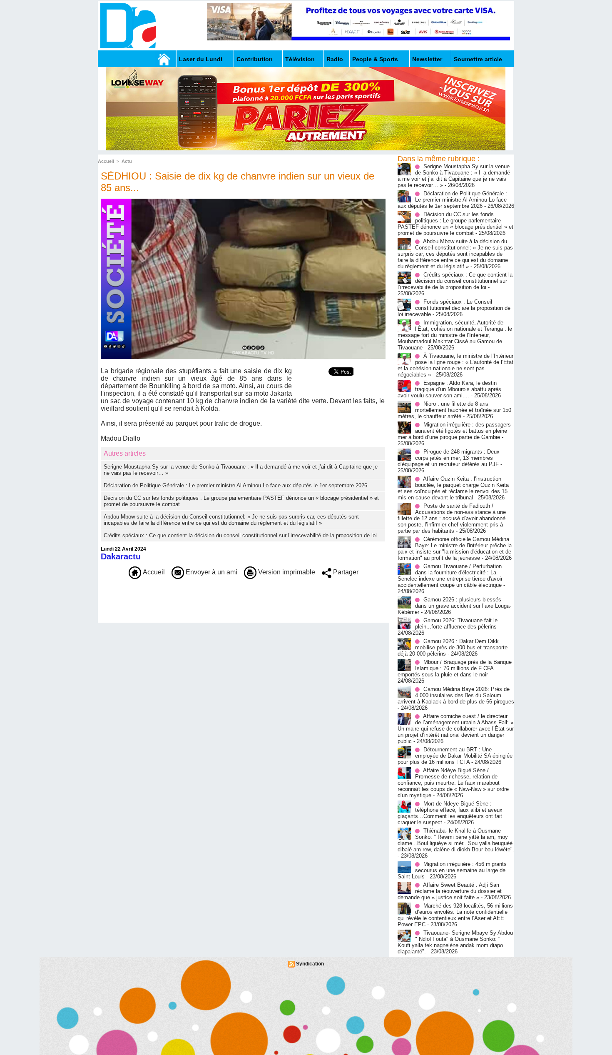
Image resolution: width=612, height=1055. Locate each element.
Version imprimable (285, 572)
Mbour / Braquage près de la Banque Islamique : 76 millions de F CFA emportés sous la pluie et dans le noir (455, 668)
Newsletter (427, 59)
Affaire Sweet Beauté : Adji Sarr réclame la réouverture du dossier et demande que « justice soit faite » (450, 891)
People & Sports (375, 59)
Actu (127, 161)
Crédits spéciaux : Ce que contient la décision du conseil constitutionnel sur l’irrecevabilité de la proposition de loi (240, 535)
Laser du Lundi (200, 59)
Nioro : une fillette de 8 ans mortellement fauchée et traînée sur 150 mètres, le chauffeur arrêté (454, 410)
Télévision (300, 59)
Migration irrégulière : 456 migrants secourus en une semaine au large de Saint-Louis (452, 870)
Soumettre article (478, 59)
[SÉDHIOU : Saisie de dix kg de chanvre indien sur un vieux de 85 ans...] (243, 201)
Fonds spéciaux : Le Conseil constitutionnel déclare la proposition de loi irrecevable (454, 308)
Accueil (106, 161)
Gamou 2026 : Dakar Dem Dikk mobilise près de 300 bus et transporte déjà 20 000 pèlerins (453, 647)
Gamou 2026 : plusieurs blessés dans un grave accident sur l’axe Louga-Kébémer (454, 605)
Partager (344, 572)
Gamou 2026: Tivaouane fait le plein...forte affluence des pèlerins (456, 623)
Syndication (310, 964)
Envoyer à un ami (210, 572)
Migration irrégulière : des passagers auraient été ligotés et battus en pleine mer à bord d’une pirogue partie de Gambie (454, 431)
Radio (334, 59)
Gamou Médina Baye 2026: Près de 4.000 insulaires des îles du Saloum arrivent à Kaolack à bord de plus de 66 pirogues (456, 695)
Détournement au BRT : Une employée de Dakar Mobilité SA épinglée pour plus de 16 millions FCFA (455, 755)
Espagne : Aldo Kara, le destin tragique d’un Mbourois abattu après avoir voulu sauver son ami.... (449, 389)
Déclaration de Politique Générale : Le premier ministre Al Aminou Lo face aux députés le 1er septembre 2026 (235, 485)
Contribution (254, 59)
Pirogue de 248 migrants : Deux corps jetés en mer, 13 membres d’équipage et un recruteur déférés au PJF (449, 458)
